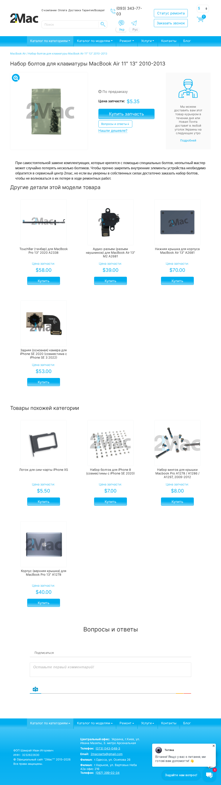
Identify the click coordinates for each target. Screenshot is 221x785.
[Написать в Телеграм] (134, 23)
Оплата (62, 10)
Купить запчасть (126, 114)
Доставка (74, 10)
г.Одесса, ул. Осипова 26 (105, 759)
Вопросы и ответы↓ (115, 124)
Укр (122, 29)
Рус (135, 29)
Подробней (188, 140)
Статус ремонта (171, 13)
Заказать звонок (171, 23)
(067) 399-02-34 (108, 772)
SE (103, 24)
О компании (49, 10)
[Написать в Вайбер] (121, 23)
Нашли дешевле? (112, 130)
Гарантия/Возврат (93, 10)
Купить (43, 281)
